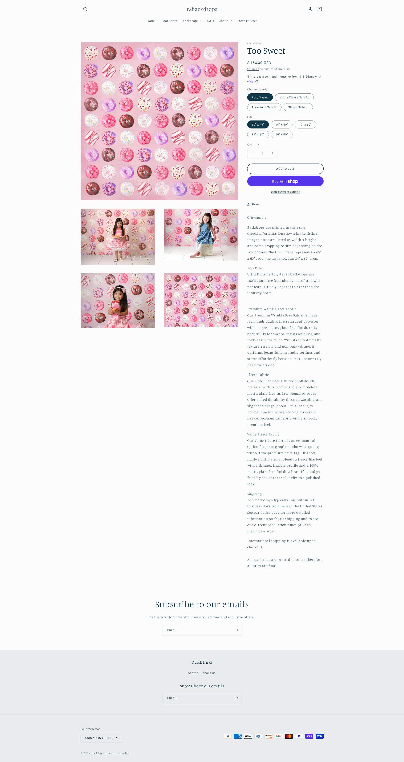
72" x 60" (305, 124)
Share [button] (255, 204)
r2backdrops (97, 752)
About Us (209, 673)
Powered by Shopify (116, 752)
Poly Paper (260, 97)
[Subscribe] (237, 630)
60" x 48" (258, 124)
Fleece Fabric (298, 107)
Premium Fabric (264, 107)
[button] (85, 9)
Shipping (253, 68)
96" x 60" (282, 134)
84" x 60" (258, 134)
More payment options (285, 191)
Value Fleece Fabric (294, 97)
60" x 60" (282, 124)
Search (193, 673)
